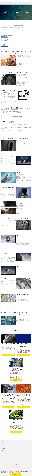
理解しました (16, 474)
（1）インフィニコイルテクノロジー (5, 38)
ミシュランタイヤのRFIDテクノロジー (5, 34)
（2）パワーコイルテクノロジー (4, 39)
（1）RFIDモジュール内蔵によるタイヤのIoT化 (6, 35)
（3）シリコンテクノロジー (4, 44)
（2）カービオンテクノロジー (4, 43)
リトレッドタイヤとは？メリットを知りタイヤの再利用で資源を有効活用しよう (13, 116)
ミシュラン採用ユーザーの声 (7, 307)
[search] (28, 1)
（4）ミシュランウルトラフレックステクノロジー (6, 41)
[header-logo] (4, 1)
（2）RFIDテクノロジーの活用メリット (5, 36)
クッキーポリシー (23, 472)
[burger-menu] (30, 1)
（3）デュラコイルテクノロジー (4, 40)
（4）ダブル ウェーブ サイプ (4, 45)
